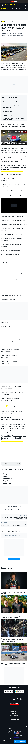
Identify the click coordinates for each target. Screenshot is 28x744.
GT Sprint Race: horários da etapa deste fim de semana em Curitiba (14, 114)
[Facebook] (5, 509)
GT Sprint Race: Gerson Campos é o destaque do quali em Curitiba (14, 106)
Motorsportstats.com (14, 715)
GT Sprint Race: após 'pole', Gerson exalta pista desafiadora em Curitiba (14, 102)
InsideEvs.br (14, 706)
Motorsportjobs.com (14, 711)
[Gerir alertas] (22, 509)
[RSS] (21, 699)
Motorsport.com (9, 419)
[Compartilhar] (19, 39)
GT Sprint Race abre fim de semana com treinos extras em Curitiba (14, 110)
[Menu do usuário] (25, 5)
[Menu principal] (2, 5)
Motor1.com (14, 709)
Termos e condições (10, 737)
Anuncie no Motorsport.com (14, 723)
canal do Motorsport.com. (9, 426)
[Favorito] (21, 39)
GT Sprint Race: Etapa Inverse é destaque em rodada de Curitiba (13, 118)
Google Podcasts (7, 481)
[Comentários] (25, 39)
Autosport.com (14, 713)
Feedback (14, 721)
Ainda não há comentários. (14, 535)
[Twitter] (8, 509)
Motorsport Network (11, 740)
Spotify (5, 474)
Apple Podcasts (7, 478)
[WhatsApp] (12, 509)
